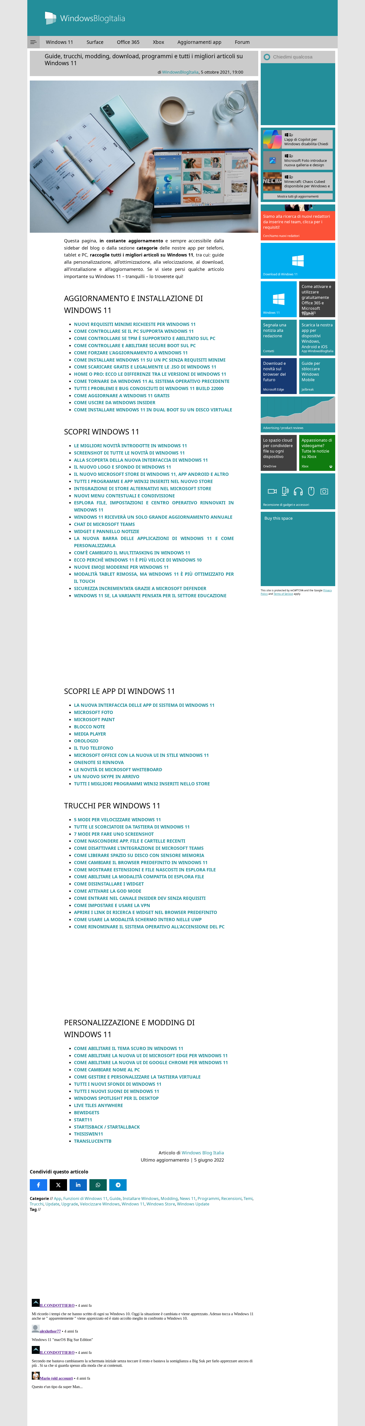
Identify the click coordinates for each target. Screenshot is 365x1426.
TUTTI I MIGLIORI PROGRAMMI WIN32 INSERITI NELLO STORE (142, 784)
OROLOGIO (86, 741)
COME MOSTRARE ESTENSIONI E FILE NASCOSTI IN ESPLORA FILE (145, 870)
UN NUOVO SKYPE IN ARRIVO (106, 776)
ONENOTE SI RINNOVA (99, 762)
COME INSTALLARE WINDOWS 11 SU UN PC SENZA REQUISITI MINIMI (149, 360)
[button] (33, 42)
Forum (242, 42)
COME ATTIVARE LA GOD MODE (107, 891)
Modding (169, 1198)
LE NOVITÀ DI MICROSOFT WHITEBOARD (118, 769)
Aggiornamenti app (199, 42)
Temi (248, 1198)
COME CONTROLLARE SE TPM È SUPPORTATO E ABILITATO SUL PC (144, 338)
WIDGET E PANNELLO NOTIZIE (106, 531)
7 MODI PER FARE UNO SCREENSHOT (114, 834)
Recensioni (231, 1198)
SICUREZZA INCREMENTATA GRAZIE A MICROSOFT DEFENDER (140, 588)
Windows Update (193, 1204)
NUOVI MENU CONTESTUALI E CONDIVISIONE (124, 496)
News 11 (188, 1198)
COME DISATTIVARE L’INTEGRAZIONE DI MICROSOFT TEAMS (139, 848)
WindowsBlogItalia (180, 72)
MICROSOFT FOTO (93, 712)
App (57, 1198)
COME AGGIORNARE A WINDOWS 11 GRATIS (122, 396)
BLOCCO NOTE (89, 727)
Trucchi (36, 1204)
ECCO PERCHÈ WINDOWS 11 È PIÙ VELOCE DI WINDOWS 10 (138, 560)
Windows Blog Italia (203, 1153)
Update (52, 1204)
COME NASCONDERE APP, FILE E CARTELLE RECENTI (129, 841)
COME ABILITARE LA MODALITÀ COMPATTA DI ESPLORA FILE (139, 877)
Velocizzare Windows (100, 1204)
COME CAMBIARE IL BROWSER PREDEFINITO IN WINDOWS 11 (141, 862)
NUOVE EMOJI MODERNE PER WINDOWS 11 (121, 567)
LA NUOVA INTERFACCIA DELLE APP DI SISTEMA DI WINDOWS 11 (144, 705)
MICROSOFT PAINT (94, 719)
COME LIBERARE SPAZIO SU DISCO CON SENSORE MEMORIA (139, 855)
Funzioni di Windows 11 (85, 1198)
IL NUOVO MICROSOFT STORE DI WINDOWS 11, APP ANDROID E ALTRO (151, 474)
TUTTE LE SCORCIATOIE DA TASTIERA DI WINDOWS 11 (132, 827)
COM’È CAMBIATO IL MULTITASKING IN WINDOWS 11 (132, 553)
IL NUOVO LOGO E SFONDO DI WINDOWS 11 (122, 467)
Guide (115, 1198)
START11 (83, 1120)
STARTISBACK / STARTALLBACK (107, 1127)
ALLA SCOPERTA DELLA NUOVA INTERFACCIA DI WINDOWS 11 (141, 460)
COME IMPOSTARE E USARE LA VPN (112, 905)
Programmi (208, 1198)
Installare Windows (141, 1198)
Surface (95, 42)
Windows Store (160, 1204)
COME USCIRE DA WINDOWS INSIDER (114, 402)
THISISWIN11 (88, 1134)
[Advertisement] (144, 638)
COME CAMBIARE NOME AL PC (107, 1070)
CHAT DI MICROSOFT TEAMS (104, 524)
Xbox (158, 42)
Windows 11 (59, 42)
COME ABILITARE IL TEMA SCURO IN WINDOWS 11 (128, 1048)
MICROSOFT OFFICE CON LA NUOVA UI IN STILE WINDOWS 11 (141, 755)
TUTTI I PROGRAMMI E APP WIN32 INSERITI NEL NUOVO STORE (143, 481)
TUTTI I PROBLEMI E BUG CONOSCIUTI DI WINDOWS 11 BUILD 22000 (148, 388)
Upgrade (69, 1204)
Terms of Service (283, 594)
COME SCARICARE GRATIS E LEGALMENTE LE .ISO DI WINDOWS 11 (145, 367)
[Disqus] (144, 1359)
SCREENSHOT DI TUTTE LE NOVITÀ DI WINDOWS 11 (129, 453)
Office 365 (128, 42)
